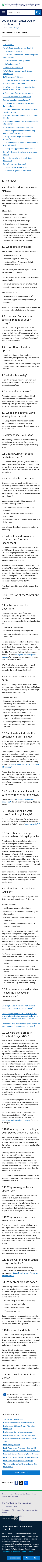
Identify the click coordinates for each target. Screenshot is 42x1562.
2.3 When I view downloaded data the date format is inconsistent (19, 88)
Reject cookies (14, 1558)
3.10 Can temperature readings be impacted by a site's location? (20, 144)
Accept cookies (32, 1558)
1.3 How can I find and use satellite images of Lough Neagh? (20, 56)
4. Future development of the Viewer (17, 171)
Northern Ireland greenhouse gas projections (19, 1435)
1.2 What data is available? (13, 51)
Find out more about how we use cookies (17, 1552)
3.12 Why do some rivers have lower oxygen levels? (20, 153)
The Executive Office (9, 1507)
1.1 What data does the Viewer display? (18, 48)
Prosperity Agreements (11, 1445)
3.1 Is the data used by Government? (17, 97)
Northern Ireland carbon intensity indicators (18, 1423)
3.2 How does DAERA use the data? (16, 100)
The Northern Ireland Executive (16, 1503)
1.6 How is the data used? (13, 68)
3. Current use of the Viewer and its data (18, 93)
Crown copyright (7, 1494)
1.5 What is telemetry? (11, 64)
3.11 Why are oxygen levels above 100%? (19, 149)
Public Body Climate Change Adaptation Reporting (21, 1454)
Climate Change (13, 28)
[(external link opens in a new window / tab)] (16, 1483)
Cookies (5, 1496)
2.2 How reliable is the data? (14, 84)
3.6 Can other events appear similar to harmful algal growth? (20, 122)
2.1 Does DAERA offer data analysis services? (20, 80)
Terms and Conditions (23, 1494)
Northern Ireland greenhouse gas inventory (18, 1432)
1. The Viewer (8, 45)
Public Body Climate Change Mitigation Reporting (20, 1457)
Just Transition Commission (13, 1419)
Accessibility (13, 1496)
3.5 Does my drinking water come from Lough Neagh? (20, 116)
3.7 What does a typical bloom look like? (18, 127)
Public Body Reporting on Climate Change (18, 1461)
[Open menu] (3, 12)
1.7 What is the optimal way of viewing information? (17, 72)
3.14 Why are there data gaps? (14, 164)
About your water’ (32, 824)
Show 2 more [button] (20, 1473)
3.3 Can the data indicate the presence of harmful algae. (18, 104)
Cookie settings (8, 1518)
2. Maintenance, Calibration (13, 77)
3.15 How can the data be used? (15, 167)
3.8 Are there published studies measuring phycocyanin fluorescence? (19, 132)
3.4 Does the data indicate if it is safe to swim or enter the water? (20, 110)
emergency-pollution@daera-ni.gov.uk (16, 1120)
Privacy (34, 1494)
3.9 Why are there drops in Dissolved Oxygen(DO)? (17, 138)
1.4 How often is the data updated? (16, 61)
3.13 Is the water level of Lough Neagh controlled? (17, 159)
